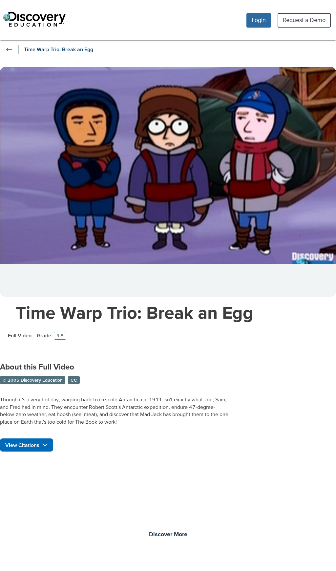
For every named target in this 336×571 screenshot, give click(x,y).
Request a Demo (304, 19)
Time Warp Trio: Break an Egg (134, 312)
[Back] (9, 49)
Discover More (168, 535)
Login (259, 19)
